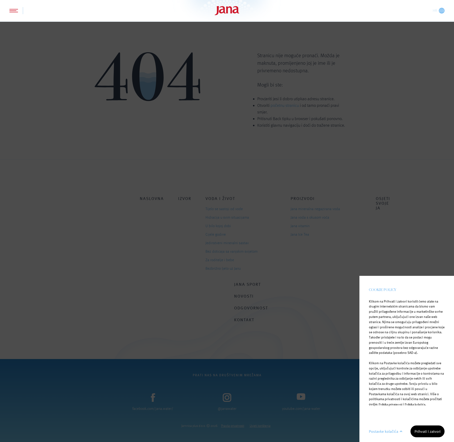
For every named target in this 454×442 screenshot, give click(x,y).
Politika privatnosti (390, 404)
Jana (227, 10)
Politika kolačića (415, 404)
